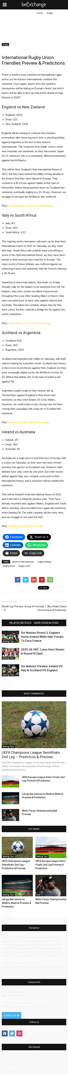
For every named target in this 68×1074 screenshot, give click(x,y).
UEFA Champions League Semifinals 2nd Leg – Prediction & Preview (31, 754)
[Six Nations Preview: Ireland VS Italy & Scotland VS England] (10, 670)
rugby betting (44, 561)
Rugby (5, 44)
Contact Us (10, 1015)
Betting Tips (8, 641)
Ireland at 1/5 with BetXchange (25, 526)
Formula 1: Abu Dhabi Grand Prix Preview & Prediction (50, 608)
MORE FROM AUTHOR (46, 623)
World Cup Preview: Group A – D (18, 608)
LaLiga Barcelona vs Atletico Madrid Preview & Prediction (16, 903)
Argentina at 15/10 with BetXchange (28, 422)
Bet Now (7, 1062)
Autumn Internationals (23, 561)
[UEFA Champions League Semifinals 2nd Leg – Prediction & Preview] (34, 724)
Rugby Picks (9, 566)
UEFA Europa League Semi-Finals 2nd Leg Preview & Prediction (50, 865)
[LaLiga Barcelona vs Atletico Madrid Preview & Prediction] (10, 798)
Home (40, 13)
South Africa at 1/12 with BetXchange (29, 323)
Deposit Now (9, 1067)
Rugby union (25, 566)
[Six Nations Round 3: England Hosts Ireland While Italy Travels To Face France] (10, 637)
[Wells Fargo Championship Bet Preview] (10, 815)
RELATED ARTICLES (20, 623)
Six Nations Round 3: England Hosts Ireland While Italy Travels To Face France (42, 636)
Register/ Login (10, 1057)
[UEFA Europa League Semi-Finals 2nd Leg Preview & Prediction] (10, 781)
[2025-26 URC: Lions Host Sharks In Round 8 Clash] (10, 654)
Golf (38, 895)
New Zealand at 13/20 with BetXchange (30, 205)
